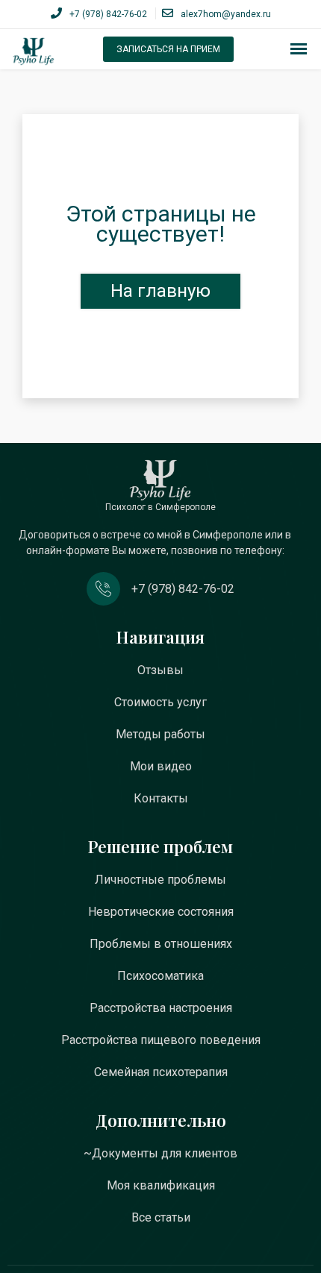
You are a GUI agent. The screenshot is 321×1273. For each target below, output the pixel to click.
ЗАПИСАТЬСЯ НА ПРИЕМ (168, 49)
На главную (160, 290)
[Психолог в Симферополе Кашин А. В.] (33, 51)
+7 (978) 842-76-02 (108, 14)
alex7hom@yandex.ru (226, 14)
